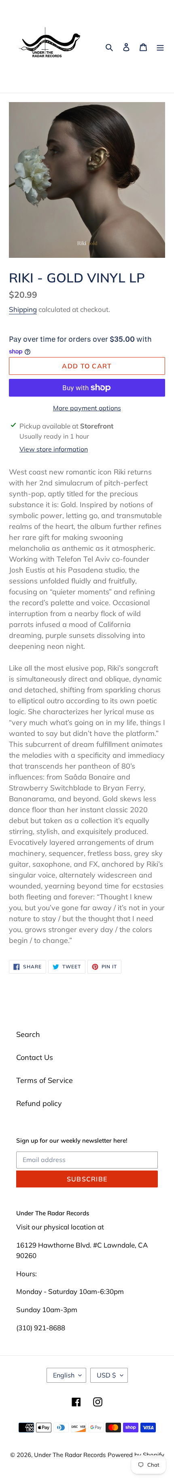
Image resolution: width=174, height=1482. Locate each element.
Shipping (23, 309)
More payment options (87, 408)
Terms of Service (44, 1080)
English (63, 1375)
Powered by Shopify (136, 1455)
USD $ (106, 1375)
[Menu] (160, 46)
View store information (53, 449)
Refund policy (39, 1103)
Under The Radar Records (70, 1455)
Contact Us (34, 1057)
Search (28, 1034)
